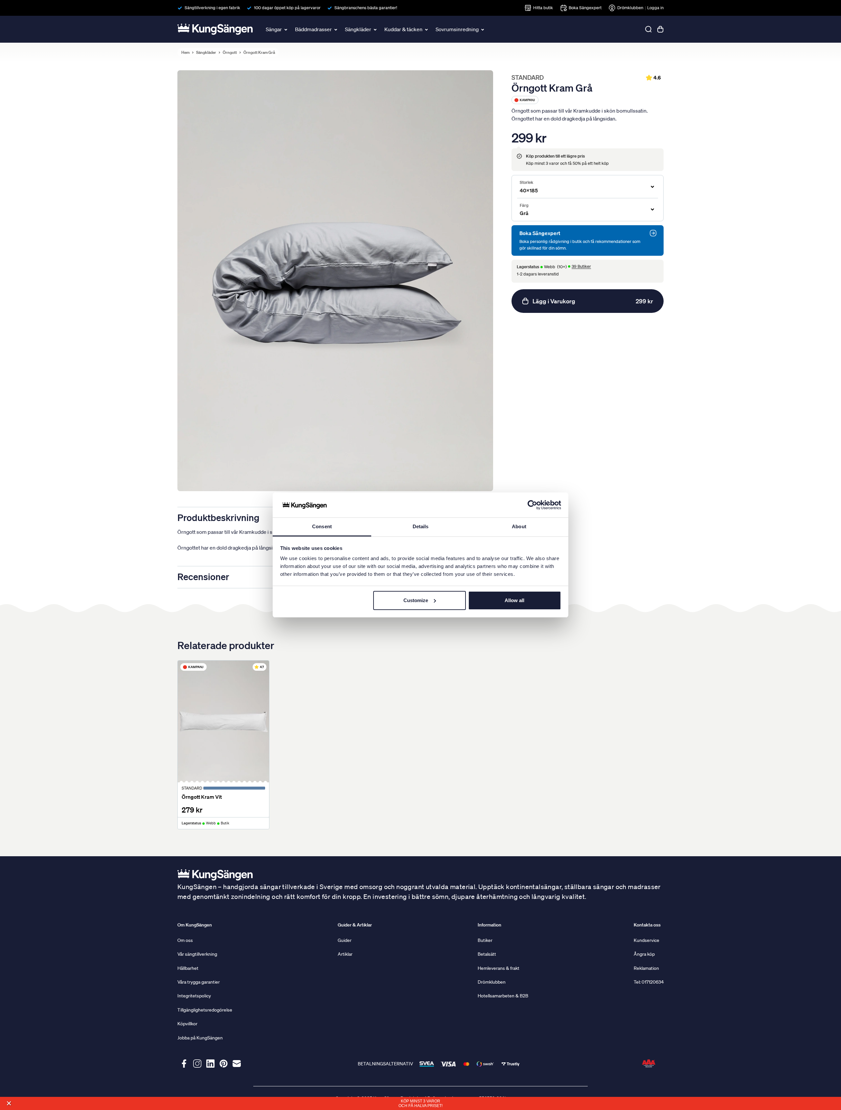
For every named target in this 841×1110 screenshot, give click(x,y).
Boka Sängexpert (585, 8)
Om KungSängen (194, 925)
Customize (415, 600)
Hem (185, 52)
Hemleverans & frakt (498, 968)
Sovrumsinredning (457, 29)
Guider (345, 940)
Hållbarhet (187, 968)
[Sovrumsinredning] (483, 29)
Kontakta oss (647, 925)
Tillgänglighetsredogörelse (204, 1010)
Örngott (230, 52)
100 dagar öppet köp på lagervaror (287, 8)
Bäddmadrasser (313, 29)
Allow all (514, 600)
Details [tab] (421, 526)
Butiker (485, 940)
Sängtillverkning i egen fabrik (212, 8)
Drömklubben (630, 8)
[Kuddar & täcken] (427, 29)
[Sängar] (286, 29)
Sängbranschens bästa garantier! (365, 8)
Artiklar (345, 954)
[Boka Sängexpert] (653, 233)
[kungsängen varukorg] (660, 29)
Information (489, 925)
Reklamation (646, 968)
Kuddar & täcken (403, 29)
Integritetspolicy (194, 996)
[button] (8, 1103)
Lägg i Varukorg (593, 301)
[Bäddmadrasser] (336, 29)
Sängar (274, 29)
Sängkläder (358, 29)
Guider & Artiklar (355, 925)
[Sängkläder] (375, 29)
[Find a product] (648, 29)
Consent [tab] (322, 526)
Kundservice (646, 940)
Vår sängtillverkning (197, 954)
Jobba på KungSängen (200, 1038)
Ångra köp (644, 954)
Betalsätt (487, 954)
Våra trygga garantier (198, 982)
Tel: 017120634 (649, 982)
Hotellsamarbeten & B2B (503, 996)
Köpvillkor (187, 1024)
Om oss (185, 940)
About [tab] (519, 526)
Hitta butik (543, 8)
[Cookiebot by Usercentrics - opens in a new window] (532, 505)
